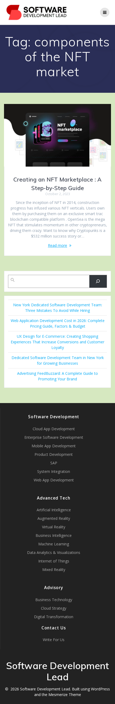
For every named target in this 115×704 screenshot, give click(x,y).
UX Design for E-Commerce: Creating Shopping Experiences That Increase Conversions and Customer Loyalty (57, 342)
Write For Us (53, 639)
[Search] (98, 281)
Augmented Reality (53, 518)
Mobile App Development (54, 445)
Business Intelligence (54, 535)
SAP (53, 462)
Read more (57, 245)
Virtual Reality (53, 526)
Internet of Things (53, 561)
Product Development (53, 454)
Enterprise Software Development (53, 437)
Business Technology (53, 599)
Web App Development (54, 479)
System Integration (53, 471)
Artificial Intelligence (54, 509)
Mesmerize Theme (64, 694)
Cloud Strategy (53, 608)
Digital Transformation (53, 616)
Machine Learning (53, 543)
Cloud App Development (54, 428)
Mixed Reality (53, 569)
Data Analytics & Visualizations (53, 552)
